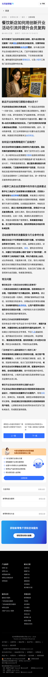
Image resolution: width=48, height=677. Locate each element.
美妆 (26, 248)
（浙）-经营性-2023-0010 (10, 670)
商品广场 (4, 655)
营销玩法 (26, 60)
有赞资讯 (13, 655)
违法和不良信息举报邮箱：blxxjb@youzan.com (18, 649)
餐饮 (23, 17)
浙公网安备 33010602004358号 (14, 659)
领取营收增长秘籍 (24, 536)
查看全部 (41, 489)
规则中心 (38, 642)
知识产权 (30, 642)
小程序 (38, 60)
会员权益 (30, 135)
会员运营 (24, 47)
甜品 (15, 43)
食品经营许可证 (19, 652)
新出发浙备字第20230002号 (11, 666)
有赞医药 (30, 652)
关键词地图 (40, 655)
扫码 (43, 393)
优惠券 (29, 155)
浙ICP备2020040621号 (9, 663)
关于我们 (4, 642)
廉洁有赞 (13, 645)
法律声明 (13, 642)
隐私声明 (21, 642)
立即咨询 (24, 478)
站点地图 (31, 655)
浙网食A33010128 (37, 668)
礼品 (33, 332)
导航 (43, 4)
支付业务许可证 (7, 652)
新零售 (4, 17)
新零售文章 (14, 17)
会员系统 (15, 195)
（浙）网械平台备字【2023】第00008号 (15, 668)
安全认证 (4, 645)
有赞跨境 (38, 652)
